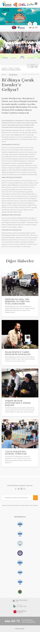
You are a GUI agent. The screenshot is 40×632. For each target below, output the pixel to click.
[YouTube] (24, 489)
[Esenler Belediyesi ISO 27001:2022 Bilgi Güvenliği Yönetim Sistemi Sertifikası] (20, 543)
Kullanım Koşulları (24, 505)
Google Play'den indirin (20, 606)
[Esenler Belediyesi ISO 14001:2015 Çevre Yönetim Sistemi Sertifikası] (20, 533)
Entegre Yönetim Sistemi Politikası (10, 505)
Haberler (11, 68)
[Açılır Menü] (36, 4)
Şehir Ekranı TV (22, 4)
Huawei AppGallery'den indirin (20, 611)
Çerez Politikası (34, 505)
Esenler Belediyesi (7, 4)
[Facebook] (16, 489)
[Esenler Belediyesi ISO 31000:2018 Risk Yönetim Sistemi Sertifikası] (20, 562)
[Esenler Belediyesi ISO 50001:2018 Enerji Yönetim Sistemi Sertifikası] (20, 582)
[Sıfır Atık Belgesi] (20, 591)
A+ (32, 67)
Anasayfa (4, 68)
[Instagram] (21, 489)
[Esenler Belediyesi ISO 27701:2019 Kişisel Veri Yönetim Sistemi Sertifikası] (20, 553)
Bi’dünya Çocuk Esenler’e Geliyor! (11, 70)
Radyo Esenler (30, 5)
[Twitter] (19, 489)
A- (28, 67)
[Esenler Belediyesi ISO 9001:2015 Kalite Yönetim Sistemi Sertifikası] (20, 524)
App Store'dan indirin (20, 600)
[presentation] (4, 46)
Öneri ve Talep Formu (15, 5)
